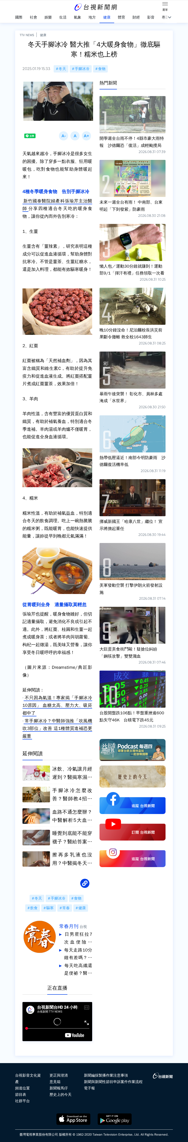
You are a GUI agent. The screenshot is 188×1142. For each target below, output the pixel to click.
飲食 (34, 908)
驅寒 (50, 908)
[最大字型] (86, 135)
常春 (66, 908)
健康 (43, 35)
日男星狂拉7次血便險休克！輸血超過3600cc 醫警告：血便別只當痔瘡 (78, 939)
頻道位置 (22, 1088)
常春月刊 (68, 926)
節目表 (20, 1094)
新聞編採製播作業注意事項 (106, 1075)
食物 (101, 69)
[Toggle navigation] (165, 4)
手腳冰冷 (82, 69)
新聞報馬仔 (59, 1088)
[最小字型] (63, 135)
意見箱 (55, 1082)
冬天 (62, 69)
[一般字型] (75, 135)
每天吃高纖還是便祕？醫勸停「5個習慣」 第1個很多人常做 (78, 970)
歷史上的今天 (61, 1094)
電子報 (89, 1088)
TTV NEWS (27, 35)
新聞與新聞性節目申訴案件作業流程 (113, 1082)
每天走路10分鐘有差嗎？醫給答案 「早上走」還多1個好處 (78, 954)
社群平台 (22, 1101)
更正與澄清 (59, 1075)
